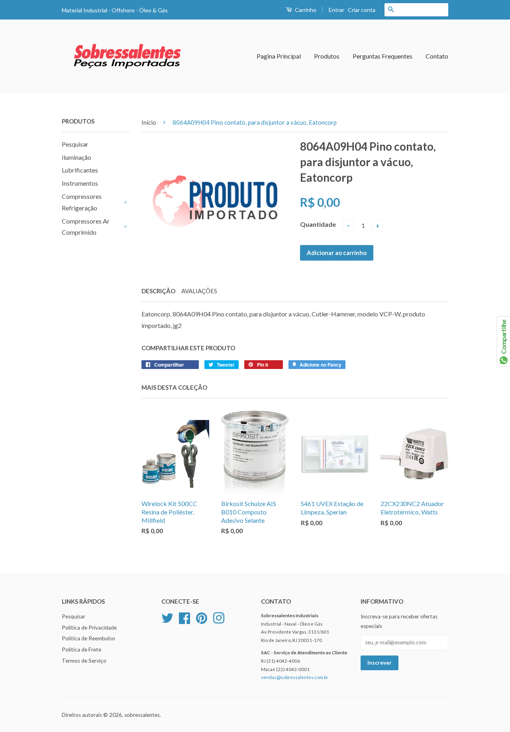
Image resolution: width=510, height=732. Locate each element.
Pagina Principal (279, 56)
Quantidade (318, 224)
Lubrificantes (80, 170)
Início (148, 122)
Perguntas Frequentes (382, 56)
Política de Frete (81, 649)
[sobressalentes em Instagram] (219, 617)
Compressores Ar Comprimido (86, 226)
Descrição (158, 290)
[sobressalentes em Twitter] (167, 617)
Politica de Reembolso (88, 638)
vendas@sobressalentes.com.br (294, 677)
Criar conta (361, 9)
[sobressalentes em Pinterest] (202, 617)
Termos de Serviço (84, 660)
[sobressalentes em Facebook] (184, 617)
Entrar (336, 9)
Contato (437, 56)
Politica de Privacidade (89, 627)
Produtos (326, 56)
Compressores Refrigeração (82, 202)
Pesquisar (75, 144)
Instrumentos (80, 183)
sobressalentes (142, 715)
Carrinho (305, 9)
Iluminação (76, 157)
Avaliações (199, 290)
